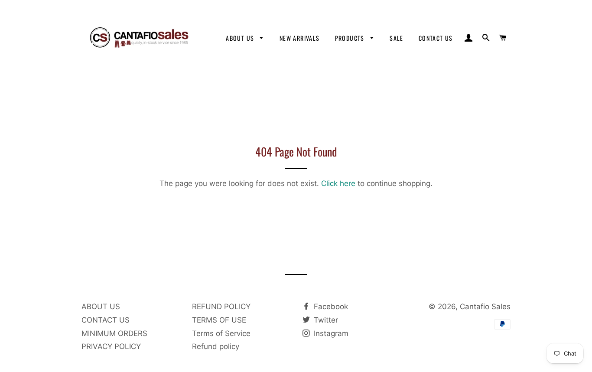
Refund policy (215, 346)
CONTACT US (436, 37)
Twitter (325, 320)
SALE (396, 37)
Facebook (330, 306)
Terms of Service (221, 333)
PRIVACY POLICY (111, 346)
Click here (338, 183)
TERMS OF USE (219, 320)
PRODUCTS (351, 37)
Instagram (330, 333)
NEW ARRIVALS (300, 37)
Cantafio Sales (485, 306)
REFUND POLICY (221, 306)
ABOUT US (241, 37)
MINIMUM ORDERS (114, 333)
